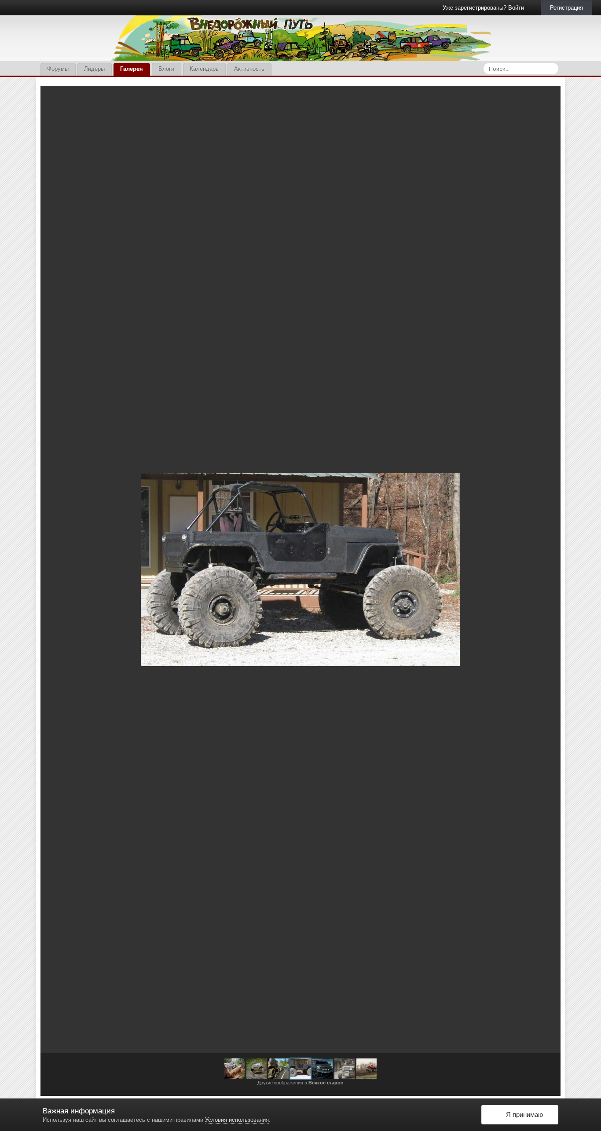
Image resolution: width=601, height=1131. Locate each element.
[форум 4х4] (300, 1068)
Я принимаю (522, 1114)
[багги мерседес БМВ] (256, 1068)
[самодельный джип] (344, 1068)
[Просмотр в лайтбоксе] (545, 99)
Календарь (204, 69)
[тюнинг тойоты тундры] (544, 569)
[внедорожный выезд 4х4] (234, 1068)
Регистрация (566, 7)
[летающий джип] (366, 1068)
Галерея (131, 69)
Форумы (58, 69)
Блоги (166, 69)
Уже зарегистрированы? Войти (485, 7)
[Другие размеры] (506, 99)
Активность (249, 69)
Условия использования (237, 1119)
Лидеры (94, 69)
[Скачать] (527, 99)
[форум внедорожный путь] (57, 569)
